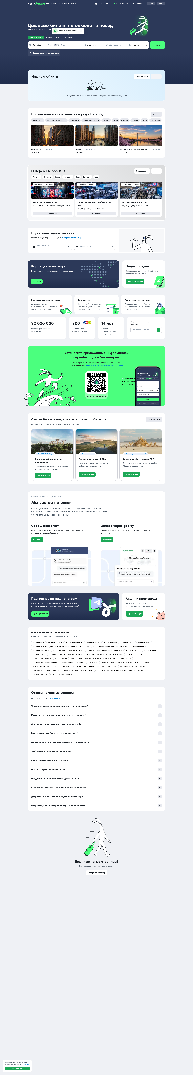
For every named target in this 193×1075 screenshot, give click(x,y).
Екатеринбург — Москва (93, 654)
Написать (37, 539)
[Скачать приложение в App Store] (96, 3)
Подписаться (42, 614)
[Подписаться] (158, 330)
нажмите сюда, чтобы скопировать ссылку (104, 365)
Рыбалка (106, 120)
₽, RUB (150, 4)
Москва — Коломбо (139, 666)
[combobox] (42, 45)
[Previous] (153, 114)
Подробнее (52, 214)
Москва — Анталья (110, 642)
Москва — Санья (108, 662)
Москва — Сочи (38, 642)
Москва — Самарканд (114, 654)
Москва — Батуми (136, 670)
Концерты (47, 177)
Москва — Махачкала (41, 650)
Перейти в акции (134, 614)
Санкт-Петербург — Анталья (61, 675)
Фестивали (67, 177)
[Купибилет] (53, 3)
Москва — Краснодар (93, 658)
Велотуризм (74, 120)
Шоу (96, 177)
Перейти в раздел (135, 281)
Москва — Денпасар (77, 650)
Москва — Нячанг (59, 650)
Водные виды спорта (91, 120)
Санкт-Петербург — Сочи (97, 650)
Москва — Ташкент (40, 646)
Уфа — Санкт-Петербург (42, 666)
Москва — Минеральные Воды (103, 646)
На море (135, 120)
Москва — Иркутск (40, 675)
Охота (115, 120)
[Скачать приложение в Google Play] (101, 3)
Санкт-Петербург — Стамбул (73, 662)
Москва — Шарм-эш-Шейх (82, 670)
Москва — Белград (125, 662)
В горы (144, 120)
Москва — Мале (74, 654)
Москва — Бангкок (57, 646)
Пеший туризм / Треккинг (56, 120)
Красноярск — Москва (41, 670)
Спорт (57, 177)
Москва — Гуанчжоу (60, 670)
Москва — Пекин (149, 650)
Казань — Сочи (92, 662)
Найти (157, 45)
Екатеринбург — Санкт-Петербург (46, 662)
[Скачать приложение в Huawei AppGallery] (107, 3)
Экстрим (124, 120)
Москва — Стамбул (55, 642)
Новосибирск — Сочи (108, 666)
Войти (161, 4)
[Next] (159, 76)
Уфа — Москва (76, 658)
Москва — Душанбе (57, 654)
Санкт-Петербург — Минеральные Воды (110, 670)
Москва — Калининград (74, 642)
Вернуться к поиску (96, 873)
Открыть (37, 281)
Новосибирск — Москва (42, 658)
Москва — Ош (126, 658)
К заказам (107, 539)
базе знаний (55, 698)
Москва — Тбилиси (133, 650)
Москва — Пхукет (93, 642)
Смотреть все (142, 76)
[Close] (81, 30)
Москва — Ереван (127, 642)
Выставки (87, 177)
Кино (78, 177)
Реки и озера (156, 120)
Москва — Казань (61, 658)
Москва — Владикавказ (63, 666)
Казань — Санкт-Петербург (86, 666)
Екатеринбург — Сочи (134, 654)
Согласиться (17, 1069)
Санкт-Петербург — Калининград (131, 646)
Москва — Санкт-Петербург (78, 646)
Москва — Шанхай (40, 654)
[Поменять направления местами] (55, 45)
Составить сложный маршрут (46, 53)
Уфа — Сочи (124, 666)
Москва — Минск (111, 658)
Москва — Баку (116, 650)
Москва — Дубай (144, 642)
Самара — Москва (142, 662)
